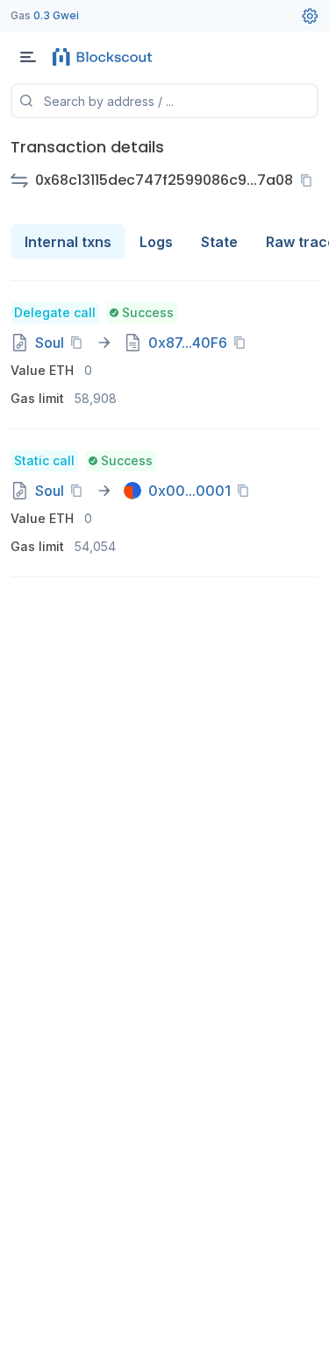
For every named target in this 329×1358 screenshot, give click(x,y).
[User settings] (309, 16)
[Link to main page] (105, 56)
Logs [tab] (156, 242)
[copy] (309, 180)
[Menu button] (28, 56)
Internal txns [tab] (68, 242)
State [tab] (219, 242)
